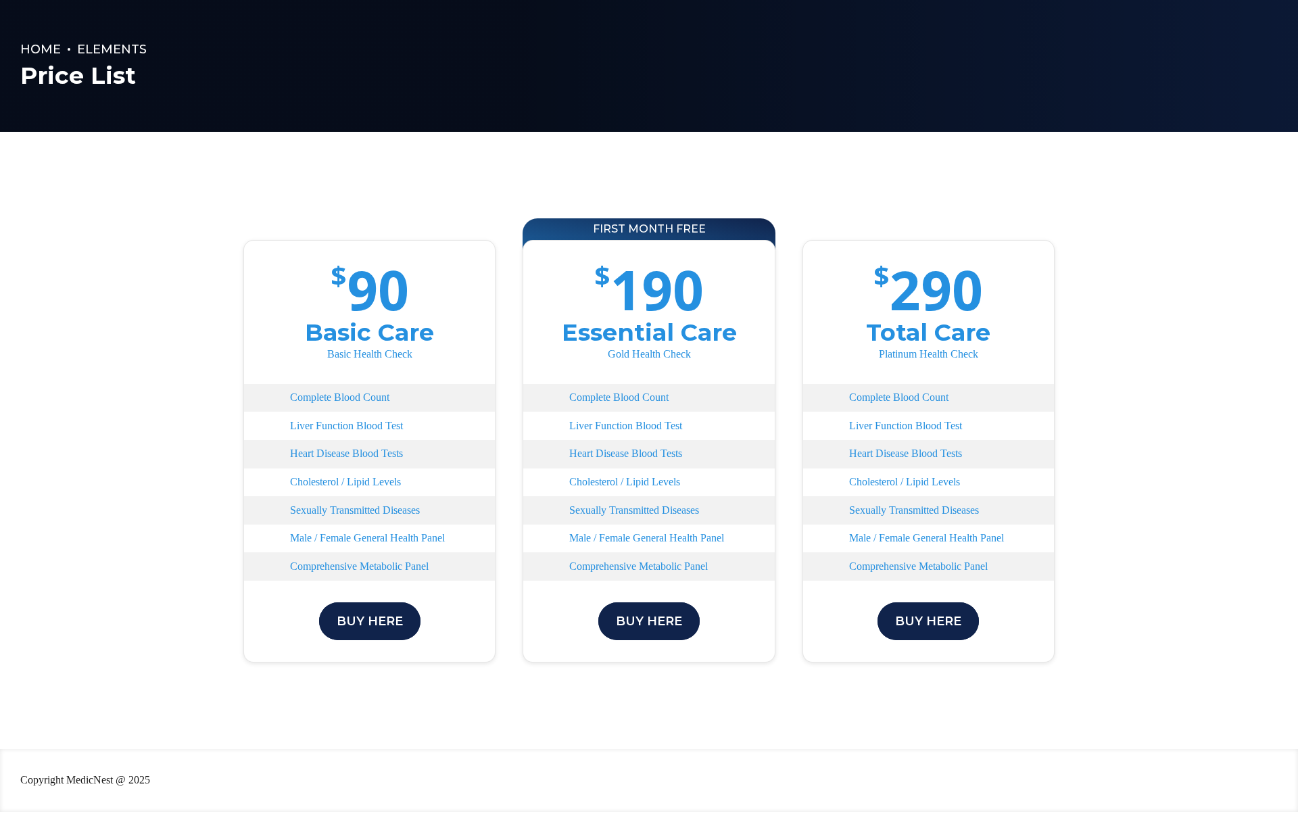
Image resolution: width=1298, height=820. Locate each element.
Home (40, 49)
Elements (112, 49)
